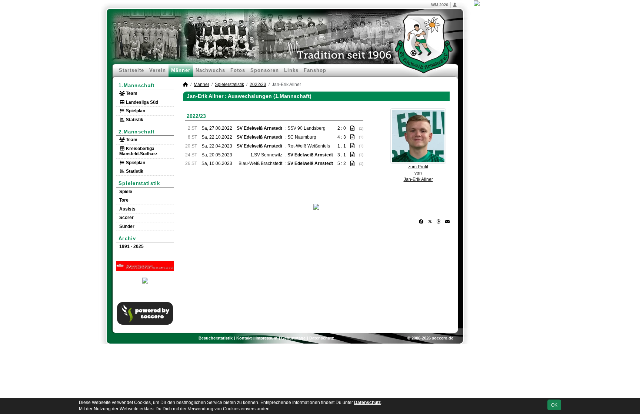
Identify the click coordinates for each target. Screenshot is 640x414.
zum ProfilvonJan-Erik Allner (418, 173)
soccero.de (442, 338)
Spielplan (135, 110)
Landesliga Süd (141, 102)
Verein (157, 70)
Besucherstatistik (216, 338)
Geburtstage (293, 338)
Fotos (237, 70)
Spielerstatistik (139, 183)
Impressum (266, 338)
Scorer (126, 217)
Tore (124, 200)
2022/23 (258, 84)
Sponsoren (264, 70)
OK (554, 405)
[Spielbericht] (352, 128)
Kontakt (244, 338)
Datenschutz (321, 338)
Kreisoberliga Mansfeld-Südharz (138, 151)
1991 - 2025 (131, 246)
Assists (127, 209)
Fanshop (315, 70)
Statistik (134, 119)
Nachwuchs (210, 70)
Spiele (125, 191)
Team (131, 93)
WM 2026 (439, 5)
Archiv (127, 238)
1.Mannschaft (137, 85)
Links (291, 70)
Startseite (131, 70)
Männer (180, 70)
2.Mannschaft (137, 132)
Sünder (126, 226)
